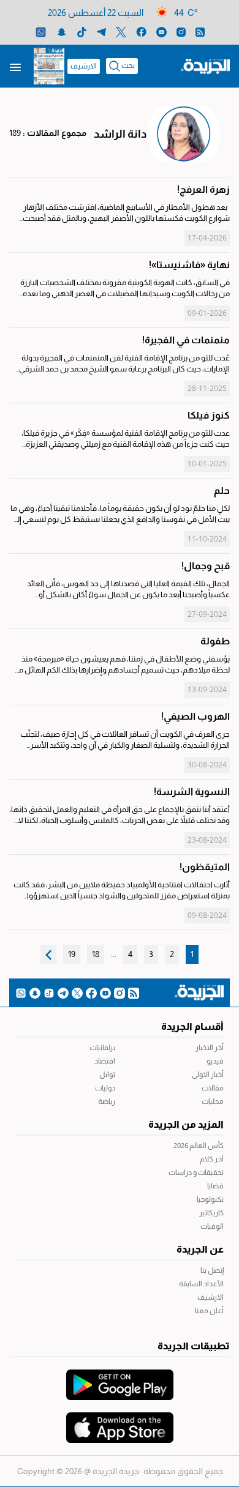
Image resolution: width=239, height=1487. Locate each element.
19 (71, 954)
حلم (222, 490)
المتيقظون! (205, 867)
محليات (213, 1101)
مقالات (213, 1088)
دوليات (105, 1088)
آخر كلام (212, 1159)
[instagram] (181, 31)
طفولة (215, 641)
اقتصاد (104, 1061)
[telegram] (101, 31)
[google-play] (119, 1378)
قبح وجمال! (205, 566)
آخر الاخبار (209, 1047)
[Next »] (48, 954)
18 (95, 954)
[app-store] (119, 1421)
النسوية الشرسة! (192, 791)
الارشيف (83, 66)
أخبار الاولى (208, 1074)
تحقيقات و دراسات (196, 1172)
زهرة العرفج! (203, 189)
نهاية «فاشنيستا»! (189, 264)
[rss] (200, 31)
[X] (121, 31)
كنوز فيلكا (209, 415)
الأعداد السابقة (201, 1284)
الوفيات (212, 1226)
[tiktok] (82, 31)
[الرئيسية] (205, 65)
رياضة (106, 1101)
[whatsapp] (41, 31)
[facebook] (141, 31)
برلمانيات (102, 1047)
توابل (107, 1074)
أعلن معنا (209, 1310)
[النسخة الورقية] (49, 66)
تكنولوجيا (210, 1199)
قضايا (215, 1186)
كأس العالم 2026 (198, 1145)
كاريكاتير (211, 1213)
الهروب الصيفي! (195, 716)
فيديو (215, 1061)
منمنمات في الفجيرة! (186, 340)
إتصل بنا (212, 1270)
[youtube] (161, 31)
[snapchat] (61, 31)
